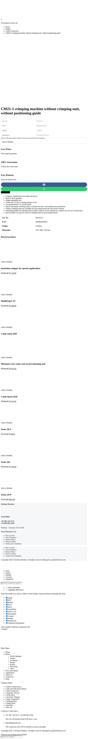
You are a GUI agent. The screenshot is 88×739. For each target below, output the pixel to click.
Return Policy (10, 540)
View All (9, 707)
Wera (12, 669)
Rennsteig (13, 667)
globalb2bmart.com (59, 560)
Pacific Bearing (15, 656)
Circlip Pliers (10, 695)
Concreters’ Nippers (13, 697)
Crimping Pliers (11, 701)
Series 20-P (6, 495)
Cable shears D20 (9, 396)
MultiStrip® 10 (8, 301)
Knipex (8, 29)
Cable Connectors (12, 31)
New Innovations (12, 671)
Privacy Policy (11, 542)
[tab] (5, 192)
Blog (7, 679)
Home (8, 27)
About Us (9, 675)
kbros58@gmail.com (8, 532)
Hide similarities (14, 587)
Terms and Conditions (13, 544)
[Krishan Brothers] (44, 9)
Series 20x (5, 462)
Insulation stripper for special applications (20, 268)
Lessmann (13, 660)
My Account (10, 535)
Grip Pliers (9, 705)
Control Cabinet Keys (13, 687)
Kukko (12, 664)
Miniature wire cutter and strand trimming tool (23, 364)
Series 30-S (6, 429)
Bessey (12, 662)
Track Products (11, 538)
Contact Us (10, 677)
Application (10, 673)
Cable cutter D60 (9, 334)
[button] (44, 184)
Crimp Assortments (12, 699)
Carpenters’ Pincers (12, 693)
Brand (8, 654)
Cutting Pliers (10, 703)
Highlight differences (15, 590)
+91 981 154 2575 (7, 521)
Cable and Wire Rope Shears (16, 689)
